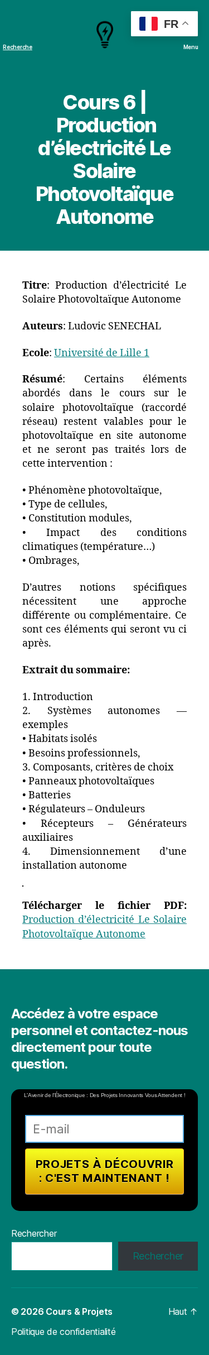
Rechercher (33, 1233)
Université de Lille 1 (101, 353)
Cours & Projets (79, 1311)
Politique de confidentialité (63, 1331)
